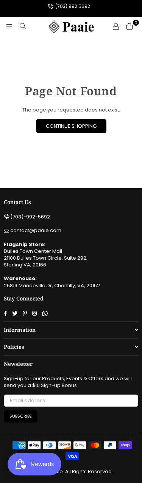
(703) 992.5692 (72, 6)
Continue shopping (71, 126)
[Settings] (116, 26)
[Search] (23, 26)
